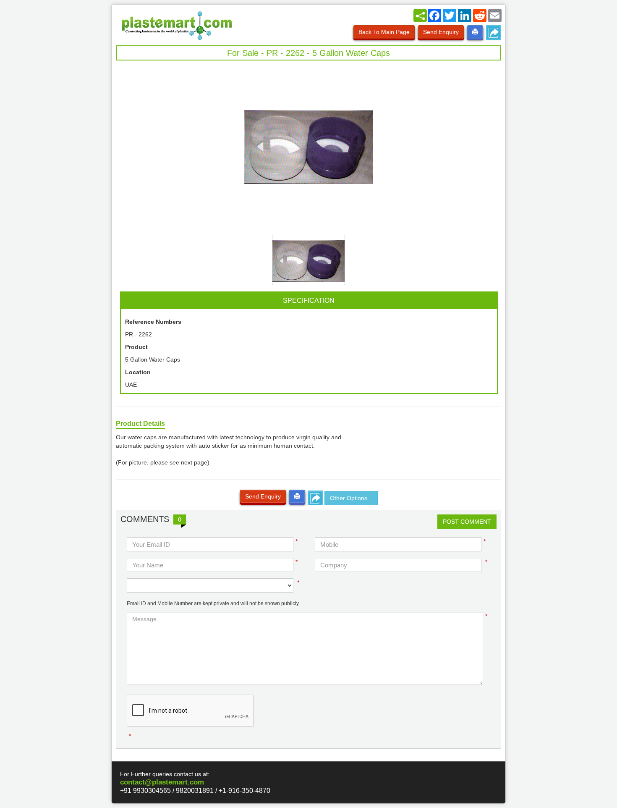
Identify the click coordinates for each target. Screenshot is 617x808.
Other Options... (351, 498)
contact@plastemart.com (162, 782)
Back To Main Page (384, 32)
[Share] (420, 15)
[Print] (475, 32)
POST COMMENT (467, 521)
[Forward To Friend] (493, 32)
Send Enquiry (441, 32)
